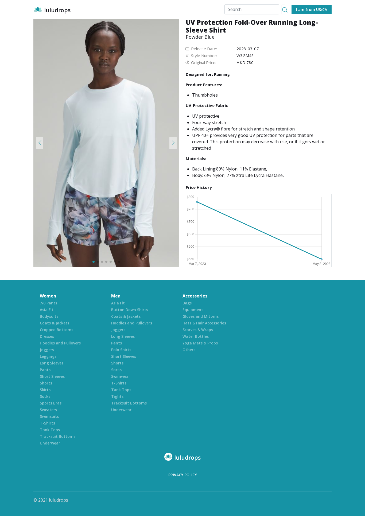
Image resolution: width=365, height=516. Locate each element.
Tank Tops (50, 429)
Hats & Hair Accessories (204, 323)
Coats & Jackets (54, 323)
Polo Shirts (121, 349)
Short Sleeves (52, 376)
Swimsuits (49, 416)
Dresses (47, 336)
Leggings (48, 356)
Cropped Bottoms (56, 329)
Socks (45, 396)
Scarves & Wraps (198, 329)
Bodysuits (49, 316)
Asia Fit (46, 309)
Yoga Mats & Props (200, 343)
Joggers (47, 349)
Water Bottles (196, 336)
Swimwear (120, 376)
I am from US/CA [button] (311, 9)
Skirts (45, 389)
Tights (117, 396)
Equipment (193, 309)
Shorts (46, 383)
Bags (187, 302)
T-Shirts (47, 423)
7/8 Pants (48, 302)
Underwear (50, 443)
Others (189, 349)
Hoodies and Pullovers (60, 343)
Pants (45, 369)
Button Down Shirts (129, 309)
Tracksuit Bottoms (57, 436)
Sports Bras (50, 403)
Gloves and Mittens (201, 316)
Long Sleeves (51, 363)
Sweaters (48, 409)
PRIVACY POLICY (182, 474)
